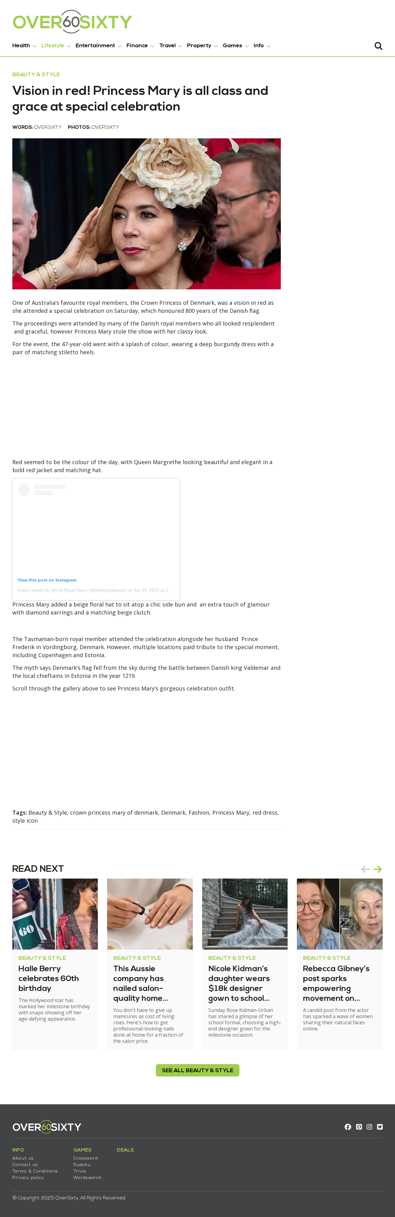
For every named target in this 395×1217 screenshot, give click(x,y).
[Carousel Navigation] (371, 869)
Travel (167, 46)
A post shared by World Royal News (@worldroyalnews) (72, 590)
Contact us (25, 1165)
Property (199, 46)
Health (21, 46)
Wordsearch (87, 1178)
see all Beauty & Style (197, 1071)
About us (23, 1158)
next (378, 869)
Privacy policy (28, 1178)
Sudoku (82, 1165)
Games (232, 46)
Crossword (85, 1158)
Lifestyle (52, 46)
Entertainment (95, 46)
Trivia (79, 1171)
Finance (137, 46)
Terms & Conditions (35, 1171)
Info (259, 46)
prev (365, 869)
